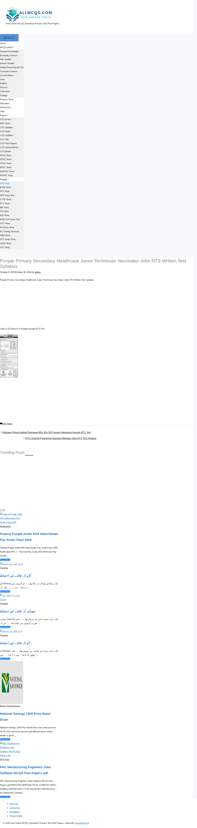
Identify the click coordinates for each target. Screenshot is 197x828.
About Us (13, 804)
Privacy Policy (16, 816)
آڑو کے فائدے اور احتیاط (15, 575)
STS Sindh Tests (8, 239)
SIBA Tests (5, 235)
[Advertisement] (96, 305)
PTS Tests (5, 191)
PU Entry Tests (7, 227)
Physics (4, 87)
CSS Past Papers (8, 143)
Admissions (5, 107)
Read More (5, 560)
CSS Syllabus (6, 135)
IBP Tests (4, 207)
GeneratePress (82, 823)
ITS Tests (4, 211)
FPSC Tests (5, 163)
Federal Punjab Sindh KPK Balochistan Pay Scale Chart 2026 (29, 537)
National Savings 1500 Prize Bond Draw (25, 716)
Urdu (2, 79)
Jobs (2, 111)
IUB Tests (4, 215)
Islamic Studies (7, 63)
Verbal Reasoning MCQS (12, 67)
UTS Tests (5, 247)
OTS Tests (5, 223)
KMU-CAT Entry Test (10, 219)
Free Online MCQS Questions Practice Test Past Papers (32, 23)
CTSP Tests (5, 199)
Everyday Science (8, 55)
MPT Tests (5, 123)
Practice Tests (6, 99)
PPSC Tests (6, 155)
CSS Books (5, 151)
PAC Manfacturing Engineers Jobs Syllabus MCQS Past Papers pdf (25, 770)
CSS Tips (4, 139)
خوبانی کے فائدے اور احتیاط (18, 611)
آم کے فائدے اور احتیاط (15, 643)
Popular (3, 179)
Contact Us (14, 808)
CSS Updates (6, 127)
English (3, 83)
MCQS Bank (6, 47)
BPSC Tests (6, 167)
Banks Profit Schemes (10, 706)
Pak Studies (5, 59)
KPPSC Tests (6, 175)
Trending (4, 568)
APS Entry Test (7, 195)
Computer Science (9, 71)
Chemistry (5, 91)
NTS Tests (5, 183)
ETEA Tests (5, 187)
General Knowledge (9, 51)
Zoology (3, 95)
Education (4, 103)
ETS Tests (5, 203)
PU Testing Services (9, 231)
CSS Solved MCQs (9, 147)
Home (3, 43)
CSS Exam (5, 119)
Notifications (5, 526)
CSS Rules (5, 131)
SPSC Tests (6, 159)
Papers (3, 115)
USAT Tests (5, 243)
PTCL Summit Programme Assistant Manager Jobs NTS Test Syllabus (60, 438)
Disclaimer (14, 812)
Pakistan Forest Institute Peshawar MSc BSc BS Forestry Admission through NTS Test (46, 432)
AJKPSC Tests (7, 171)
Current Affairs (7, 75)
